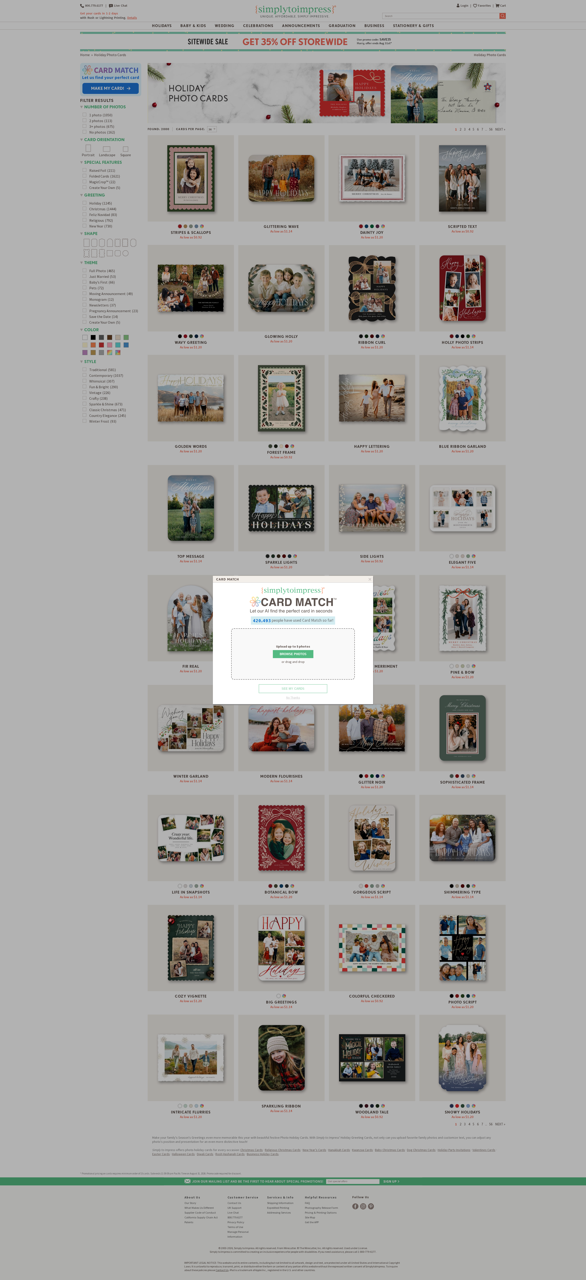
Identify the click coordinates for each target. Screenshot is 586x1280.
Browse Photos (293, 654)
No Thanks (293, 697)
